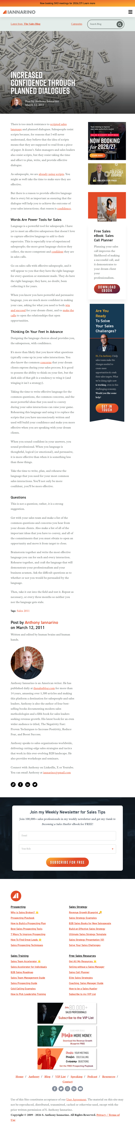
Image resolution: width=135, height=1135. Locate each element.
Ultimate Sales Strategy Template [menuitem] (87, 934)
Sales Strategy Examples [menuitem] (83, 918)
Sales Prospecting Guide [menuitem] (24, 983)
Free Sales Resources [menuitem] (82, 956)
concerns (46, 362)
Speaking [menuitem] (76, 1076)
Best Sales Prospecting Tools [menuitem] (26, 929)
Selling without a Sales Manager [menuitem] (86, 967)
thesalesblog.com (44, 688)
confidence (64, 208)
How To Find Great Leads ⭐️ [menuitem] (26, 939)
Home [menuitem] (20, 1076)
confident (57, 251)
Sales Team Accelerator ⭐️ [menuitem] (26, 961)
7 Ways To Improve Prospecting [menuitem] (28, 934)
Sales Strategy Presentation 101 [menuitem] (86, 939)
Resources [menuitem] (108, 1076)
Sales (20, 611)
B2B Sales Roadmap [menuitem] (22, 972)
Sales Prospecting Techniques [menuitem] (27, 945)
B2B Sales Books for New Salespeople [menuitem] (90, 923)
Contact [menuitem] (68, 1081)
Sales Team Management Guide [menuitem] (28, 977)
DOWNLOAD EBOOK (107, 288)
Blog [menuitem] (47, 1076)
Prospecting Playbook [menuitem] (22, 918)
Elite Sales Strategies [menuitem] (81, 977)
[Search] (120, 24)
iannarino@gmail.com (57, 772)
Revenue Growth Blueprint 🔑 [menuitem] (85, 912)
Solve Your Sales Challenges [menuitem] (84, 945)
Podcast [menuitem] (92, 1076)
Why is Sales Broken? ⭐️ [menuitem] (25, 912)
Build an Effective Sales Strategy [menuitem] (87, 929)
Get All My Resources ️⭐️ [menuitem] (83, 961)
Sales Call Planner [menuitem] (79, 972)
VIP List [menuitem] (60, 1076)
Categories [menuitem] (76, 23)
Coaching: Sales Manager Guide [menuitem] (86, 983)
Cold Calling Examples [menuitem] (23, 988)
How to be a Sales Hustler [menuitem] (83, 988)
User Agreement (76, 1099)
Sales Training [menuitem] (19, 956)
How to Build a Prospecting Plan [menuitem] (28, 923)
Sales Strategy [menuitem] (78, 907)
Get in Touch (107, 408)
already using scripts (51, 174)
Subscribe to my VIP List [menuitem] (82, 994)
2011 (27, 611)
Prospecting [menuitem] (18, 907)
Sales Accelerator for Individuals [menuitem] (29, 967)
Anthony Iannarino (47, 101)
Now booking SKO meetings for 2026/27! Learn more (67, 3)
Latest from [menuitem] (25, 23)
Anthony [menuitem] (34, 1076)
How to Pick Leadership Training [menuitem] (28, 994)
